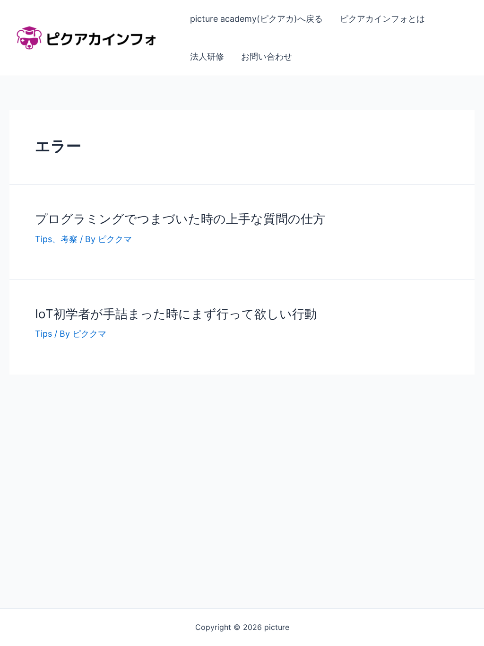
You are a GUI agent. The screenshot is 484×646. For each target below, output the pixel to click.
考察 (69, 239)
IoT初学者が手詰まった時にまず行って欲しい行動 (176, 313)
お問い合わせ (266, 56)
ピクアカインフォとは (382, 19)
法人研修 (207, 56)
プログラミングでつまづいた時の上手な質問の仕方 (180, 218)
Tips (43, 239)
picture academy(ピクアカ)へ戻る (256, 19)
